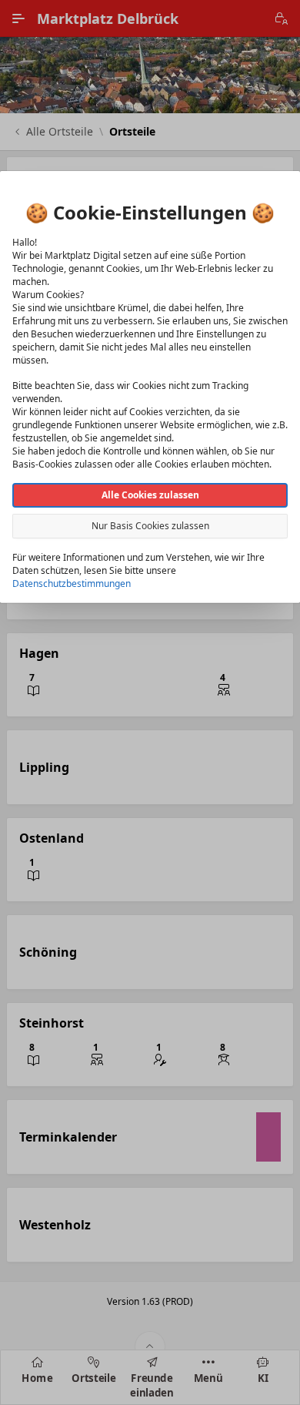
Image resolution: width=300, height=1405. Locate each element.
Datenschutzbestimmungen (71, 583)
